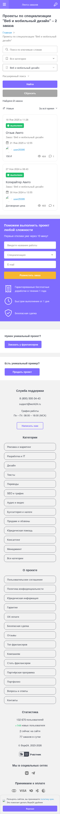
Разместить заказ (30, 275)
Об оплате (13, 616)
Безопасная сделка (18, 626)
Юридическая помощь (20, 530)
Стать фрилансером (18, 663)
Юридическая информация (22, 598)
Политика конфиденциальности (25, 588)
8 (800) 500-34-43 (30, 398)
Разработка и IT (16, 456)
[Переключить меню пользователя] (4, 4)
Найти (30, 84)
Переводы (13, 484)
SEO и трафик (15, 493)
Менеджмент (14, 549)
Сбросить (30, 93)
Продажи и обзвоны (18, 521)
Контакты (12, 700)
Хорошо (30, 808)
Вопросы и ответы (17, 691)
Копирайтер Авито (18, 182)
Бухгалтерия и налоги (19, 512)
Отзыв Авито (14, 132)
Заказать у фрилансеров (23, 344)
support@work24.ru (30, 404)
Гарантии (12, 607)
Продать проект (22, 372)
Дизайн (11, 465)
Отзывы (11, 635)
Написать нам (30, 425)
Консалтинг (13, 539)
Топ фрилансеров (17, 644)
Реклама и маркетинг (19, 447)
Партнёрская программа (21, 672)
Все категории (15, 558)
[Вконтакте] (27, 773)
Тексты (11, 474)
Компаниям (13, 654)
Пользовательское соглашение (25, 579)
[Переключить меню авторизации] (55, 4)
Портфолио (13, 681)
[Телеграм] (33, 773)
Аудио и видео (15, 502)
